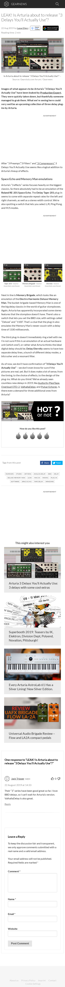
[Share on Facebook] (45, 463)
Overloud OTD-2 (10, 386)
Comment (14, 871)
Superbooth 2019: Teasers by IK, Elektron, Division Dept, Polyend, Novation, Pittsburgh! (31, 636)
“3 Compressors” (45, 163)
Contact (52, 980)
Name (12, 899)
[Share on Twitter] (57, 463)
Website (13, 928)
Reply (8, 804)
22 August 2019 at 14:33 (18, 784)
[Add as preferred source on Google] (51, 28)
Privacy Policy (28, 980)
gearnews (19, 4)
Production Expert (50, 92)
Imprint (42, 980)
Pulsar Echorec (49, 386)
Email (11, 913)
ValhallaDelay (28, 386)
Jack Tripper (17, 778)
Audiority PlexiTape (48, 382)
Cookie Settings (33, 983)
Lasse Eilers (22, 28)
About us (14, 980)
